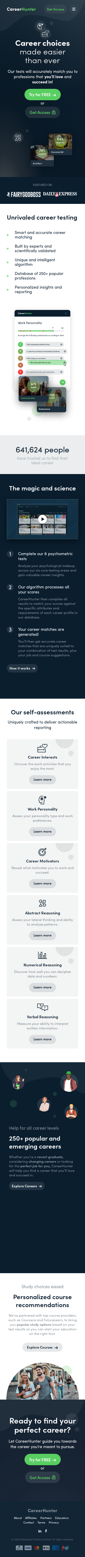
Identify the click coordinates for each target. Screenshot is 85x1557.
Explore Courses (40, 1347)
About (18, 1518)
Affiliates (31, 1518)
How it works (20, 668)
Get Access (55, 9)
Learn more (42, 779)
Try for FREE (40, 94)
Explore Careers (24, 1185)
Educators (62, 1518)
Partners (46, 1518)
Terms (41, 1522)
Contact (29, 1522)
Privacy (54, 1522)
